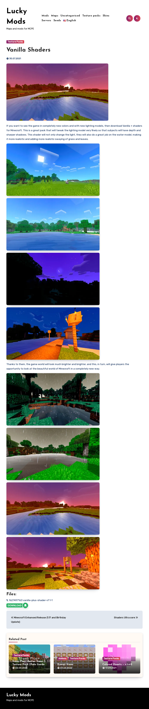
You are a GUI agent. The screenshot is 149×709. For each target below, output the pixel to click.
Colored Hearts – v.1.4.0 (117, 664)
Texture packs (91, 16)
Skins (106, 16)
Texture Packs (15, 42)
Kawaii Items (65, 664)
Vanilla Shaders (28, 50)
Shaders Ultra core (125, 617)
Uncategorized (70, 16)
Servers (46, 20)
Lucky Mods (18, 695)
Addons (62, 658)
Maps (54, 16)
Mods (45, 16)
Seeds (57, 20)
